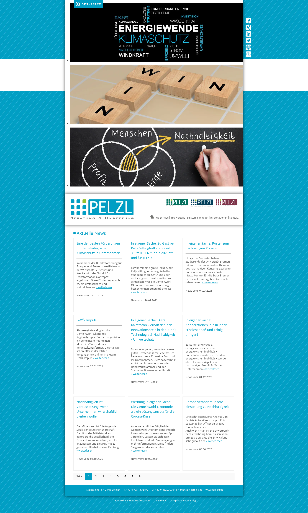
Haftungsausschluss (139, 500)
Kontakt (233, 217)
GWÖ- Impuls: (86, 320)
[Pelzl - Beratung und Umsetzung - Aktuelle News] (248, 56)
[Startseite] (152, 217)
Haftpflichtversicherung (183, 500)
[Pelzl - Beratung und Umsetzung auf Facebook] (248, 22)
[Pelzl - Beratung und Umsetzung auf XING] (248, 29)
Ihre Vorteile (178, 217)
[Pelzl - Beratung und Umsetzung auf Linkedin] (248, 36)
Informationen (218, 217)
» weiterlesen (104, 287)
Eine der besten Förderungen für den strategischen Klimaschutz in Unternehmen (98, 248)
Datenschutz (160, 500)
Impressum (120, 500)
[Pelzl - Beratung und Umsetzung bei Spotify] (248, 49)
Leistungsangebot (197, 217)
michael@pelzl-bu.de (191, 489)
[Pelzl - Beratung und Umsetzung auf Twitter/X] (248, 43)
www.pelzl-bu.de (214, 489)
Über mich (162, 217)
